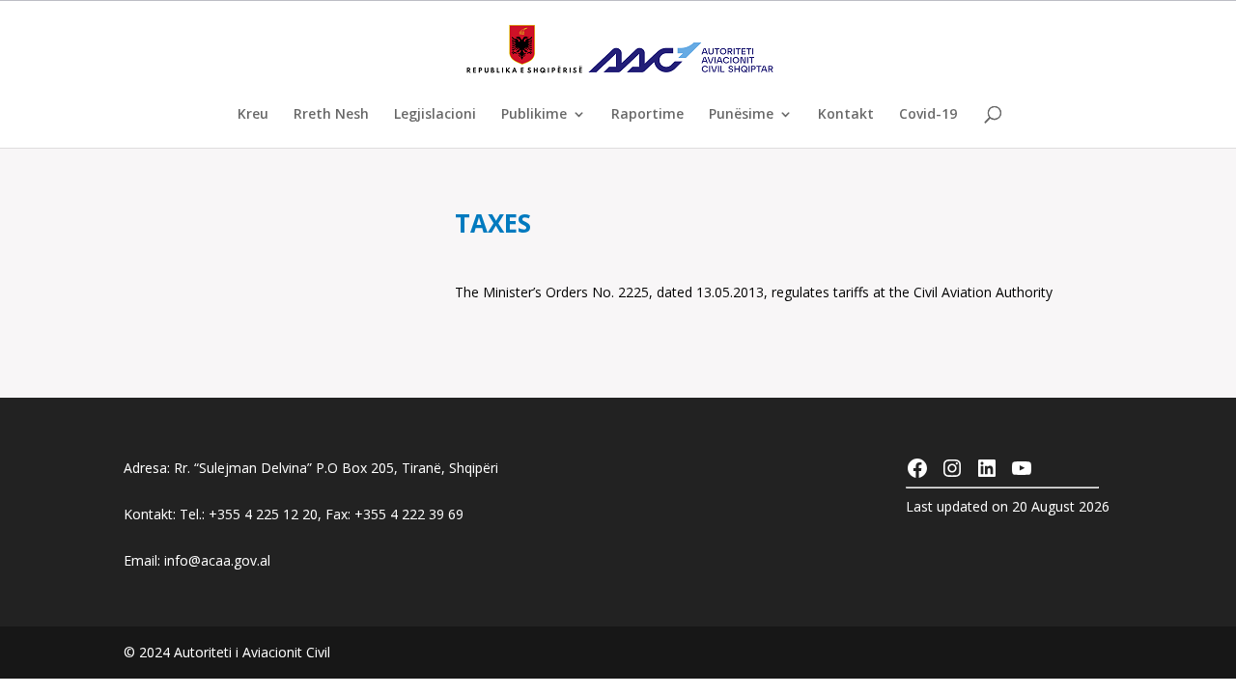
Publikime (534, 115)
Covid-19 (928, 115)
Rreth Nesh (331, 115)
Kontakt (846, 115)
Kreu (253, 115)
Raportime (647, 115)
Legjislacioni (435, 115)
